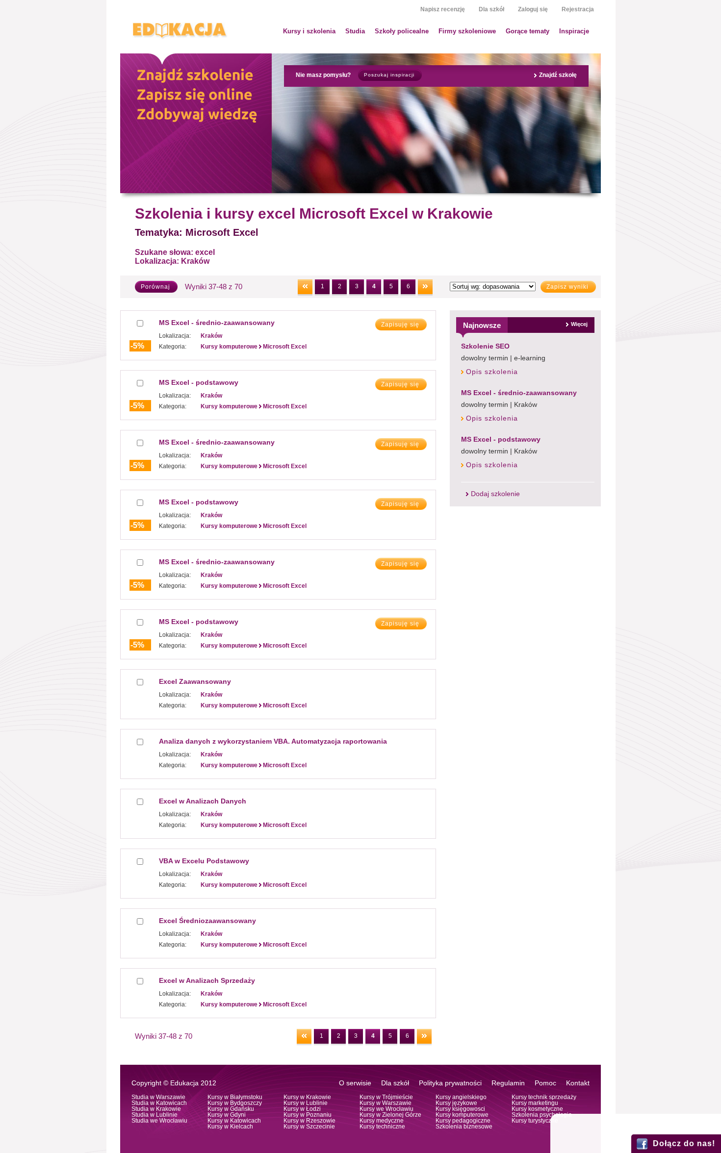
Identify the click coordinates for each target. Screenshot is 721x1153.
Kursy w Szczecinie (309, 1126)
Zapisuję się (400, 324)
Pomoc (545, 1083)
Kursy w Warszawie (386, 1103)
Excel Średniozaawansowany (207, 921)
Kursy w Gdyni (226, 1115)
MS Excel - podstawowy (501, 439)
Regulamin (508, 1083)
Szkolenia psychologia (542, 1115)
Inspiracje (574, 31)
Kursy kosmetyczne (537, 1109)
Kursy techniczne (382, 1126)
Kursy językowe (456, 1103)
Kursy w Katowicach (234, 1121)
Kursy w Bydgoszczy (234, 1103)
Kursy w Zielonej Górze (390, 1115)
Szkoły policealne (402, 31)
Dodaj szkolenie (495, 494)
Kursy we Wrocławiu (386, 1109)
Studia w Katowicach (159, 1103)
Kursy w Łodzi (302, 1109)
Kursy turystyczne (535, 1121)
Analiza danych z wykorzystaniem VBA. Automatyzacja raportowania (273, 741)
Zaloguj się (533, 9)
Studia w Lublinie (154, 1115)
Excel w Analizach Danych (202, 801)
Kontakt (578, 1083)
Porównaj (155, 287)
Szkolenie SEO (485, 346)
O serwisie (355, 1083)
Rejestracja (578, 9)
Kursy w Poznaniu (307, 1115)
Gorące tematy (527, 31)
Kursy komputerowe (462, 1115)
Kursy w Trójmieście (386, 1097)
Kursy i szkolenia (309, 31)
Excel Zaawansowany (195, 681)
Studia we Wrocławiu (159, 1121)
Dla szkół (491, 9)
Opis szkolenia (492, 372)
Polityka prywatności (450, 1083)
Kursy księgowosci (460, 1109)
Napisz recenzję (442, 9)
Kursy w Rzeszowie (309, 1121)
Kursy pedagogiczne (463, 1121)
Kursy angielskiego (461, 1097)
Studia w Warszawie (158, 1097)
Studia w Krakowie (156, 1109)
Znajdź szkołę (558, 75)
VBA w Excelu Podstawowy (204, 861)
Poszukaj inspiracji (389, 74)
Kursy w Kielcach (230, 1126)
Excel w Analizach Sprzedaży (207, 980)
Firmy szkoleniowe (467, 31)
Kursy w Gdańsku (230, 1109)
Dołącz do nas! (684, 1143)
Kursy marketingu (535, 1103)
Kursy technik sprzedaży (544, 1097)
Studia (355, 31)
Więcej (579, 324)
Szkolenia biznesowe (464, 1126)
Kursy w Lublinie (305, 1103)
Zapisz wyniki (567, 287)
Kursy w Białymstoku (234, 1097)
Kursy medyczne (382, 1121)
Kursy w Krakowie (307, 1097)
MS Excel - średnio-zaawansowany (519, 393)
